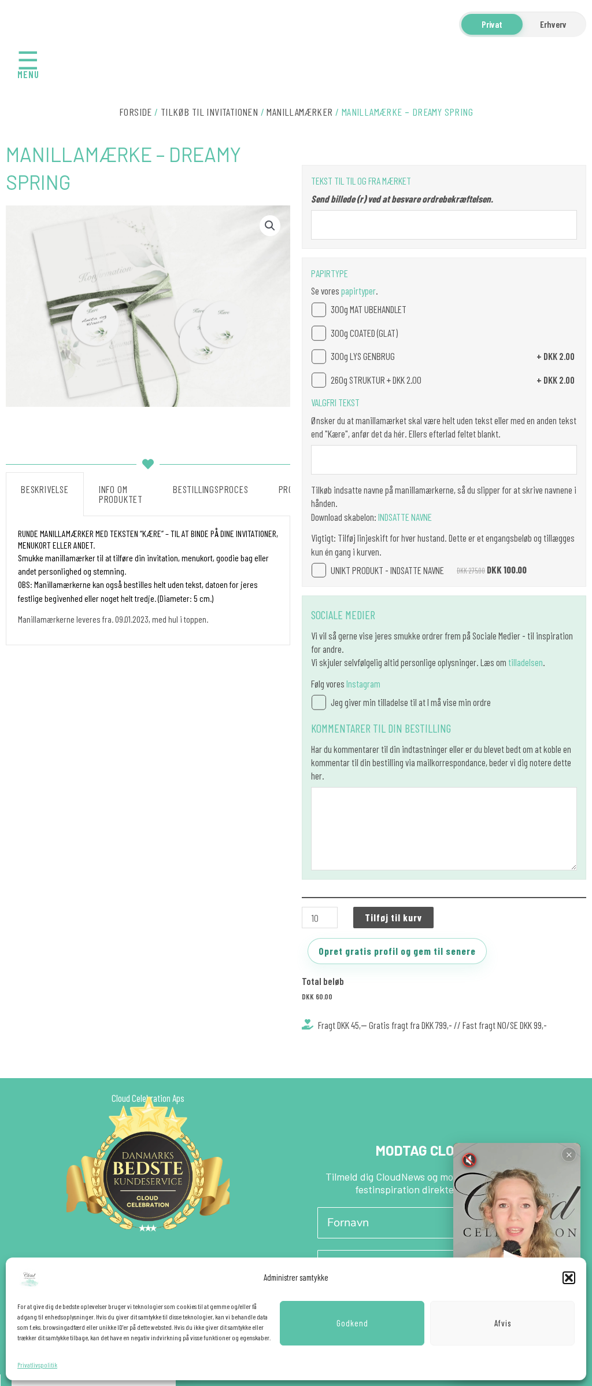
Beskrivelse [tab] (45, 489)
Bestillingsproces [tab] (211, 489)
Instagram (363, 683)
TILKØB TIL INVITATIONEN (209, 111)
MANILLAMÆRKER (299, 111)
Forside (135, 111)
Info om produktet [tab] (121, 494)
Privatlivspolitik (37, 1365)
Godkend (352, 1323)
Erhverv (553, 24)
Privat (492, 24)
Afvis (502, 1323)
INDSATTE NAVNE (404, 517)
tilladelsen (525, 662)
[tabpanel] (148, 580)
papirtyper (358, 290)
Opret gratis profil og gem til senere (397, 951)
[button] (569, 1278)
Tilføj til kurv (393, 917)
